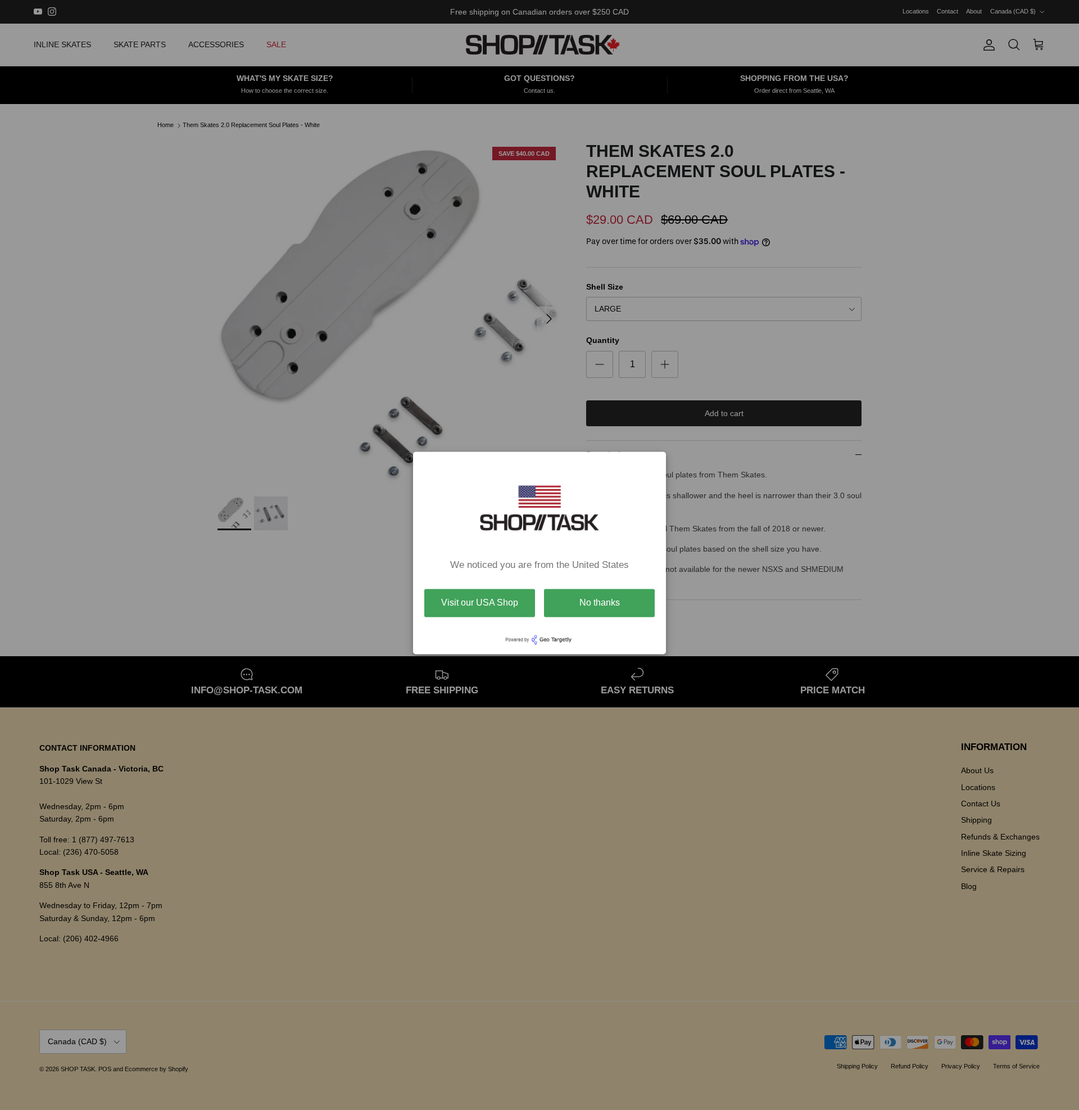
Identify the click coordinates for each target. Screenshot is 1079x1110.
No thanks (599, 602)
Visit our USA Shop (479, 602)
